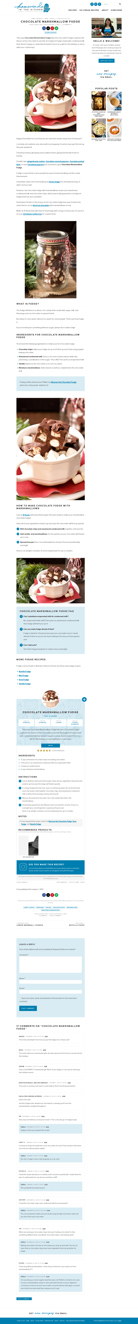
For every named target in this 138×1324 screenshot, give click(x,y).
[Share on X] (48, 28)
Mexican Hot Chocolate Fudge (64, 382)
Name (22, 978)
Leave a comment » (56, 915)
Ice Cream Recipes (89, 10)
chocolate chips (59, 907)
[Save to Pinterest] (52, 28)
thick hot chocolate (41, 205)
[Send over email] (56, 28)
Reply (46, 1036)
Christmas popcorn (36, 165)
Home (33, 18)
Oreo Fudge (24, 680)
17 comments (43, 915)
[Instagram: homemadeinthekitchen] (24, 867)
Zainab (21, 1066)
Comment (24, 955)
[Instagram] (95, 4)
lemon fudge (54, 182)
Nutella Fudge (25, 671)
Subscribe (116, 10)
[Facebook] (92, 4)
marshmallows (72, 907)
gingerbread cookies (36, 161)
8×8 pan (26, 515)
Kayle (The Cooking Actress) (30, 1096)
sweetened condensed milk (51, 910)
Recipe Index (40, 1320)
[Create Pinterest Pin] (84, 699)
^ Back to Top (20, 1320)
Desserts (40, 18)
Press (56, 1320)
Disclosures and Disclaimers (75, 1320)
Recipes (73, 10)
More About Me (106, 60)
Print (50, 745)
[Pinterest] (99, 4)
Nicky (21, 1050)
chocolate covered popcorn (57, 161)
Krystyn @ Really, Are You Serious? (33, 1082)
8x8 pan (48, 907)
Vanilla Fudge (25, 684)
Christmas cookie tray (32, 214)
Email (22, 988)
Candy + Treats (49, 18)
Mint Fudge (23, 676)
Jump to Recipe (51, 32)
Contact (62, 1320)
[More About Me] (107, 28)
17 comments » (67, 24)
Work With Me (49, 1320)
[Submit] (120, 4)
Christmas (40, 907)
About (105, 10)
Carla (37, 24)
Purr (119, 1320)
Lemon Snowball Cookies (30, 925)
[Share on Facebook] (44, 28)
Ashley (22, 1036)
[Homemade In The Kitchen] (32, 7)
